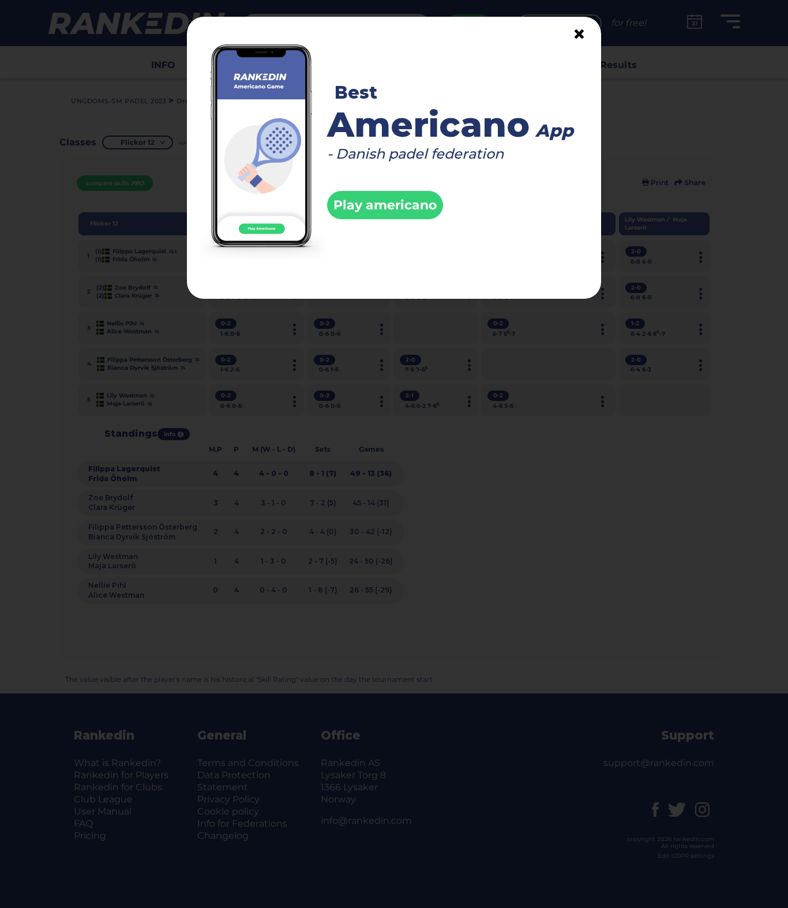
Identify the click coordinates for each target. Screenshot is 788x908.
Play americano (385, 205)
